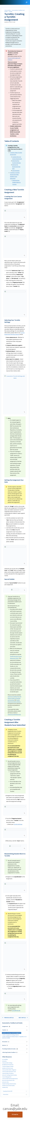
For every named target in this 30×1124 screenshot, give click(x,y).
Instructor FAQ (5, 1082)
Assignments (6, 1026)
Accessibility (5, 1059)
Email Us (15, 1114)
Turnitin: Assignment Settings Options (10, 1035)
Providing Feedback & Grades (9, 1049)
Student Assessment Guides (8, 1085)
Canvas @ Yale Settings (7, 1063)
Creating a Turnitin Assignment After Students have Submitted (14, 722)
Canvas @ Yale (7, 10)
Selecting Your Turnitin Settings (12, 321)
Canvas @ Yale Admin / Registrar (9, 1070)
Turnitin (10, 11)
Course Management (6, 1077)
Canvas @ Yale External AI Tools (9, 1071)
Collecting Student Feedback (9, 1052)
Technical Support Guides (7, 1066)
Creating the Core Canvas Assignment (13, 198)
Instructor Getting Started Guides (9, 1075)
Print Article (5, 1094)
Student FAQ (5, 1087)
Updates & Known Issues (7, 1068)
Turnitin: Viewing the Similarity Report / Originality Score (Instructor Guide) (14, 1037)
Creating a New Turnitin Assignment (14, 191)
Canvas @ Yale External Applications (10, 1078)
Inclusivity (4, 1061)
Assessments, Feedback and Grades (14, 11)
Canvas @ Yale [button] (5, 1)
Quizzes (4, 1045)
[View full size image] (15, 214)
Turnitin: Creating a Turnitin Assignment (14, 17)
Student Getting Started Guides (9, 1084)
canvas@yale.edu (16, 1010)
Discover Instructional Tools (8, 1080)
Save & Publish (15, 170)
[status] (15, 37)
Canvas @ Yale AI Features (8, 1073)
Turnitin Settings (18, 824)
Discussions (5, 1041)
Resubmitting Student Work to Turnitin (16, 182)
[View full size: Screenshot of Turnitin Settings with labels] (15, 394)
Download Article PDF (7, 1091)
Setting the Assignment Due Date (16, 167)
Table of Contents (11, 141)
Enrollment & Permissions (7, 1064)
